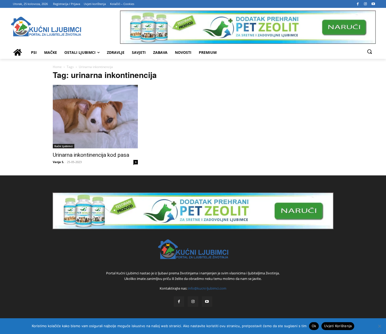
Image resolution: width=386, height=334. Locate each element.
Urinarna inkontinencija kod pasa (91, 155)
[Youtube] (373, 4)
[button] (369, 51)
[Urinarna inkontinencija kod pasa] (95, 116)
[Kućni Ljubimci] (193, 249)
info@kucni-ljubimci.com (207, 288)
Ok (314, 326)
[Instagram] (365, 4)
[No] (379, 326)
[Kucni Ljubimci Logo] (65, 27)
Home (57, 67)
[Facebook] (358, 4)
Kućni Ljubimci (63, 146)
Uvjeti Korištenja (338, 326)
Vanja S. (58, 162)
